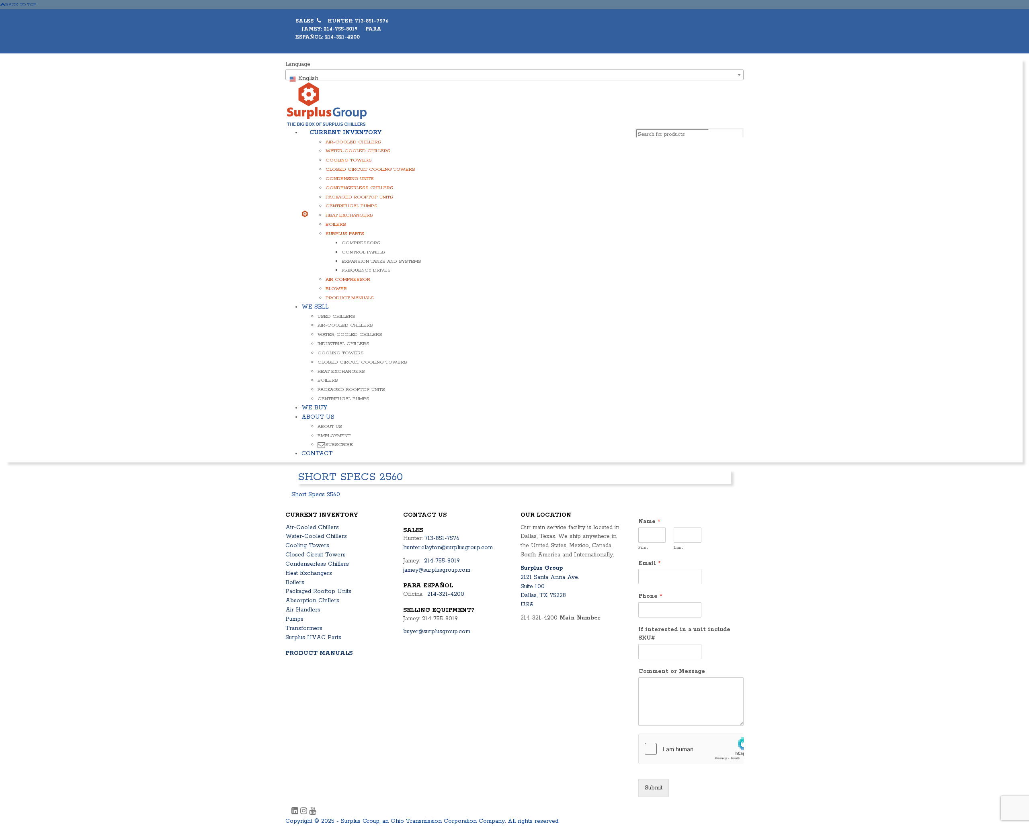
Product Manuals (350, 298)
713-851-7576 (441, 538)
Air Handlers (302, 609)
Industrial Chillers (343, 344)
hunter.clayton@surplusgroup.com (448, 547)
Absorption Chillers (312, 600)
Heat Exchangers (349, 215)
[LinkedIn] (295, 812)
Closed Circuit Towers (315, 554)
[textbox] (514, 78)
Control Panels (363, 252)
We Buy (314, 407)
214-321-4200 (445, 594)
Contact (316, 453)
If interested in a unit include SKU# (684, 634)
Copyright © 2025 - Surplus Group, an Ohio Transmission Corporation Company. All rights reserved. (422, 821)
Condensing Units (350, 179)
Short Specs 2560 (315, 494)
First (643, 547)
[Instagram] (304, 812)
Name (649, 521)
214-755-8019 (442, 560)
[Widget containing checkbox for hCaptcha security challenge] (691, 749)
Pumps (294, 619)
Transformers (303, 628)
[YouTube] (312, 812)
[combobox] (514, 74)
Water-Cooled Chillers (358, 151)
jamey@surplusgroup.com (436, 570)
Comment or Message (671, 671)
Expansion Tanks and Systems (381, 261)
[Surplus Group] (326, 103)
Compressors (361, 243)
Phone (650, 596)
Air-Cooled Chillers (353, 142)
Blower (336, 289)
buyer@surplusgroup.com (436, 631)
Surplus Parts (345, 234)
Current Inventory (345, 132)
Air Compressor (348, 279)
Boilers (336, 224)
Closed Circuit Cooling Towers (370, 169)
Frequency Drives (366, 270)
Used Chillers (336, 316)
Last (678, 547)
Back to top (21, 5)
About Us (317, 417)
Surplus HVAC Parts (313, 637)
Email (649, 563)
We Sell (314, 307)
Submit (653, 787)
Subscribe (339, 445)
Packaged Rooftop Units (359, 197)
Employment (334, 436)
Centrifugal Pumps (351, 206)
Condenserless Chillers (359, 188)
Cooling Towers (349, 160)
